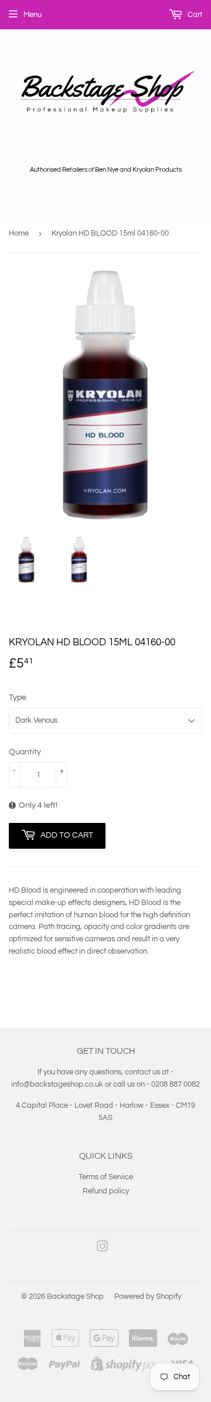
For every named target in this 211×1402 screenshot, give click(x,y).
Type (17, 697)
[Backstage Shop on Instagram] (102, 1248)
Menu (32, 15)
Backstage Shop (75, 1296)
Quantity (25, 752)
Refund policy (106, 1191)
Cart (194, 15)
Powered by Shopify (147, 1296)
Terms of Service (106, 1177)
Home (19, 233)
